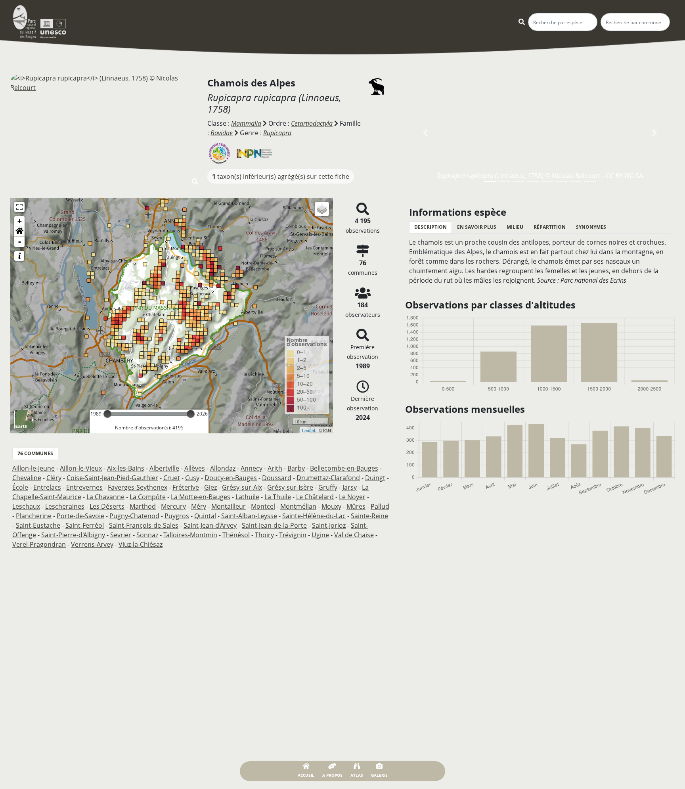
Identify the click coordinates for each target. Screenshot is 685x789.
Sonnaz (147, 534)
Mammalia (246, 123)
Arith (275, 468)
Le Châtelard (315, 496)
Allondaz (222, 468)
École (20, 487)
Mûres (355, 506)
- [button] (19, 241)
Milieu (515, 227)
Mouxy (331, 506)
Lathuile (247, 496)
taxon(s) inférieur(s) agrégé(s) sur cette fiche (280, 176)
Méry (198, 506)
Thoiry (264, 534)
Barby (296, 468)
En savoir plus (476, 227)
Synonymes (591, 227)
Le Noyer (352, 496)
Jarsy (349, 487)
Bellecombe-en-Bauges (344, 468)
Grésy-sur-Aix (242, 487)
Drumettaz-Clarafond (328, 477)
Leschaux (26, 506)
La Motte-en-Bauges (200, 496)
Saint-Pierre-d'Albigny (73, 534)
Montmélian (298, 506)
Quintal (205, 515)
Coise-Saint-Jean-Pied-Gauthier (112, 477)
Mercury (173, 506)
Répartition (550, 227)
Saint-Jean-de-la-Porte (274, 525)
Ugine (320, 534)
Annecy (251, 468)
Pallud (380, 506)
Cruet (171, 477)
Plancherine (34, 515)
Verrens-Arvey (92, 544)
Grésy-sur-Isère (290, 487)
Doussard (276, 477)
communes (35, 453)
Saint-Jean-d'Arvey (210, 525)
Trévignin (292, 534)
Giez (210, 487)
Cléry (53, 477)
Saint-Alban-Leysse (249, 515)
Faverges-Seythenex (137, 487)
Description (430, 227)
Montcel (263, 506)
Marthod (143, 506)
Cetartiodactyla (312, 123)
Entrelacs (47, 487)
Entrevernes (84, 487)
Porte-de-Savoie (80, 515)
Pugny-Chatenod (134, 515)
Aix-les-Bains (125, 468)
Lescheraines (64, 506)
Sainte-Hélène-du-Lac (314, 515)
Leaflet (308, 430)
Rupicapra (277, 132)
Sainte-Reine (369, 515)
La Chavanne (105, 496)
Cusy (192, 477)
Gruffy (327, 487)
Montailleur (228, 506)
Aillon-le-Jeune (33, 468)
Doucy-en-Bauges (231, 477)
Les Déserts (107, 506)
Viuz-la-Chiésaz (141, 544)
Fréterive (185, 487)
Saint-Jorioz (329, 525)
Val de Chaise (354, 534)
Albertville (164, 468)
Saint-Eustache (38, 525)
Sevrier (120, 534)
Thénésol (236, 534)
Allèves (194, 468)
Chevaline (26, 477)
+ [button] (19, 221)
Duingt (375, 477)
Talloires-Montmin (190, 534)
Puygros (177, 515)
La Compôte (148, 496)
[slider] (107, 414)
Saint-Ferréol (84, 525)
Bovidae (221, 132)
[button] (19, 231)
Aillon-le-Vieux (81, 468)
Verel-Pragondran (39, 544)
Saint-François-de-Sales (143, 525)
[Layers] (322, 209)
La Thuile (277, 496)
